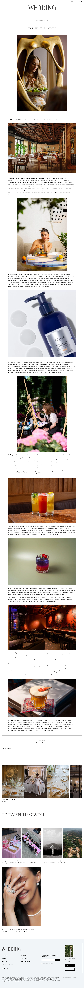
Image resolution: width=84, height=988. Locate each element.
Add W (23, 964)
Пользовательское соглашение (69, 977)
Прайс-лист (24, 958)
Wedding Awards (26, 961)
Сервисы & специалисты (34, 13)
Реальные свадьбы (49, 13)
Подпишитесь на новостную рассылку (50, 956)
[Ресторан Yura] (23, 800)
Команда (4, 958)
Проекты (80, 13)
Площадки (13, 13)
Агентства (22, 13)
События (46, 20)
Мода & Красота (60, 13)
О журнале (72, 1)
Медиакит (24, 955)
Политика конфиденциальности (69, 978)
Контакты (78, 1)
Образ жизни (71, 13)
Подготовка (4, 13)
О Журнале (4, 955)
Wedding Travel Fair (7, 964)
